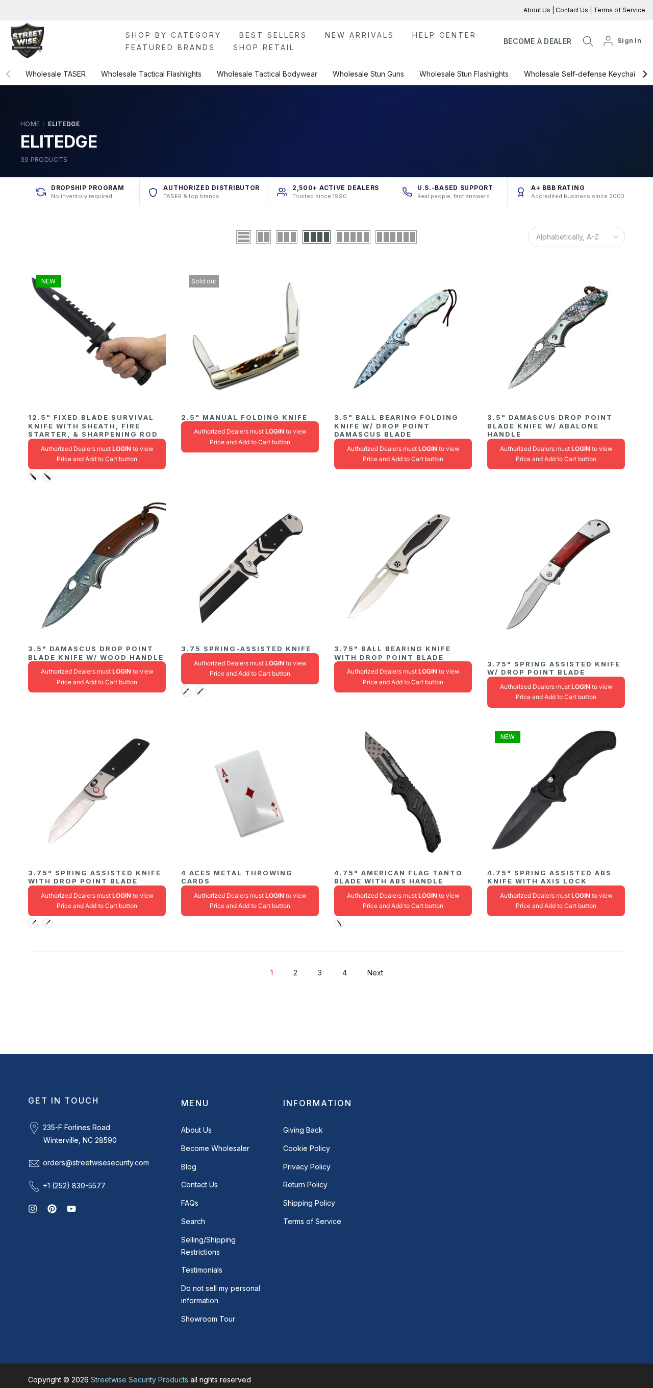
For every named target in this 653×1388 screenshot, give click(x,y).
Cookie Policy (306, 1148)
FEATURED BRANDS (170, 47)
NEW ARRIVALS (359, 35)
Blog (188, 1166)
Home (30, 124)
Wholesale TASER (56, 73)
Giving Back (303, 1130)
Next (375, 972)
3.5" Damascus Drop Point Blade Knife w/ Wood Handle (96, 652)
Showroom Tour (208, 1318)
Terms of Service (618, 10)
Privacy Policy (307, 1166)
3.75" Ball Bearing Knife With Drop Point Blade (392, 652)
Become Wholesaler (215, 1148)
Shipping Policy (309, 1203)
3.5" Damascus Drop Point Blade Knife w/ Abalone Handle (550, 425)
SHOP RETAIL (264, 47)
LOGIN (121, 448)
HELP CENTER (444, 35)
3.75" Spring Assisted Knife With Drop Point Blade (94, 877)
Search (193, 1221)
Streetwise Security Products (139, 1379)
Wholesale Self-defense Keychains (583, 73)
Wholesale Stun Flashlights (464, 73)
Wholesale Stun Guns (368, 73)
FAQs (189, 1203)
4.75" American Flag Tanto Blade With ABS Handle (398, 877)
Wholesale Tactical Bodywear (267, 73)
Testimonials (201, 1269)
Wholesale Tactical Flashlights (151, 73)
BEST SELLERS (273, 35)
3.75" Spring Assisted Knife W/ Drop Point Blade (553, 668)
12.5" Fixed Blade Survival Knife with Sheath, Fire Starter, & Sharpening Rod (93, 425)
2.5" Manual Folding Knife (244, 417)
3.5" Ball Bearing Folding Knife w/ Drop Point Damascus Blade (396, 425)
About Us (537, 10)
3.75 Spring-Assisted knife (246, 648)
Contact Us (571, 10)
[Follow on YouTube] (71, 1209)
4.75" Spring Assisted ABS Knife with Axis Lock (549, 877)
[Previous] (8, 74)
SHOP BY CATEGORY (173, 35)
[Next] (644, 74)
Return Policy (305, 1184)
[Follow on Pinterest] (52, 1209)
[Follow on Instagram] (32, 1209)
